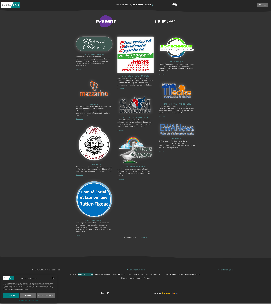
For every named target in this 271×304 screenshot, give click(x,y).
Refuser (28, 295)
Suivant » (143, 238)
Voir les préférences (45, 295)
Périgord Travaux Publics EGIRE (177, 104)
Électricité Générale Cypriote (135, 76)
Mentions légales (23, 300)
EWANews (176, 139)
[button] (54, 278)
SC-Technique (176, 62)
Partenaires (106, 21)
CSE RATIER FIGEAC (94, 220)
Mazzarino (94, 104)
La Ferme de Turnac (135, 167)
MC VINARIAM (94, 164)
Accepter (11, 295)
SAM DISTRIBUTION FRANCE (135, 117)
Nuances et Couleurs (94, 54)
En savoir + (79, 69)
